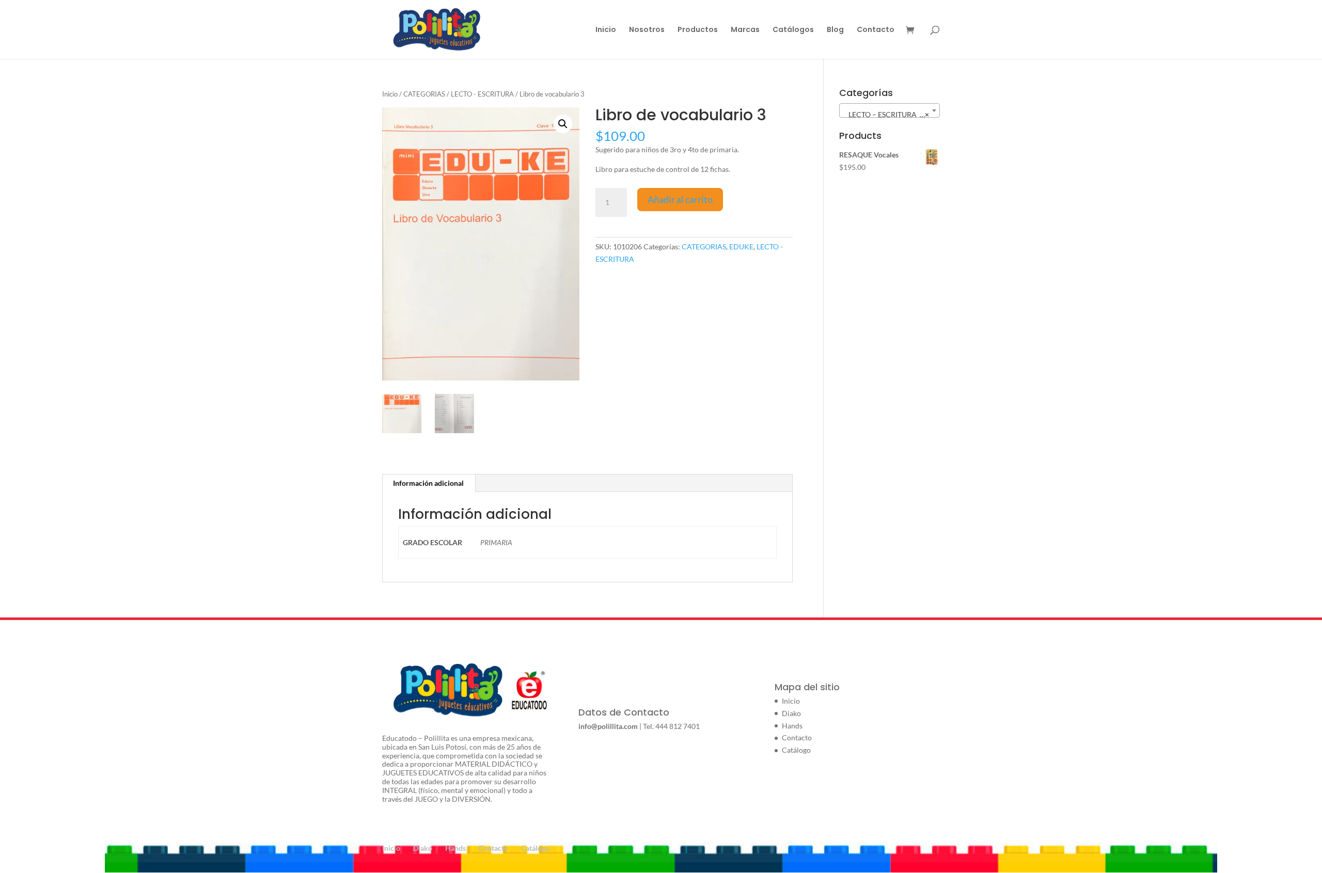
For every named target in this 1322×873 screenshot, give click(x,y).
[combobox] (889, 110)
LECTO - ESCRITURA (482, 94)
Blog (835, 30)
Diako (791, 713)
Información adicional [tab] (428, 483)
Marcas (745, 30)
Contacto (875, 30)
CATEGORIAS (424, 94)
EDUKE (741, 246)
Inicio (605, 30)
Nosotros (647, 30)
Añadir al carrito (680, 199)
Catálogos (793, 30)
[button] (563, 124)
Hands (792, 725)
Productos (698, 30)
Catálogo (796, 749)
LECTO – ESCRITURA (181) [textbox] (890, 114)
